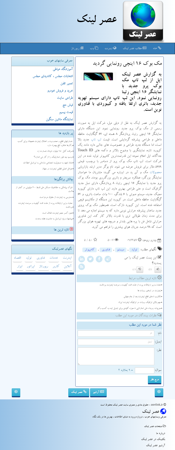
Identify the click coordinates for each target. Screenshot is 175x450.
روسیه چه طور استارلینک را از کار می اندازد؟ (53, 157)
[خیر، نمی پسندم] (139, 269)
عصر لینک (77, 392)
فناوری (106, 250)
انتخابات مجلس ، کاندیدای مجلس (53, 76)
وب (92, 48)
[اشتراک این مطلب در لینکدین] (81, 260)
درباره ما (160, 433)
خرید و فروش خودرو (60, 91)
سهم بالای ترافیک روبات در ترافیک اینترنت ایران (139, 302)
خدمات (54, 258)
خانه (155, 48)
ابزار (19, 267)
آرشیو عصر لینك (155, 445)
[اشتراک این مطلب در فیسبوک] (99, 260)
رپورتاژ (75, 48)
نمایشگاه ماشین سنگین (59, 120)
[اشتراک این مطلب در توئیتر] (90, 260)
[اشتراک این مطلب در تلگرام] (108, 260)
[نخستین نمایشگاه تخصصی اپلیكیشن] (16, 392)
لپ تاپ (96, 140)
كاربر (55, 267)
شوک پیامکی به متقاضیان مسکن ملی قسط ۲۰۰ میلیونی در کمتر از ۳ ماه (44, 189)
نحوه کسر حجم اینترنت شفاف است (57, 213)
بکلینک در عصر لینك (153, 439)
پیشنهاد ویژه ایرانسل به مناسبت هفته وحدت (53, 219)
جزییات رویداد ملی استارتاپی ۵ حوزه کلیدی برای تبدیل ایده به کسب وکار (129, 308)
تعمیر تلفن (66, 84)
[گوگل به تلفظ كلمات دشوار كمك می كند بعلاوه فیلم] (159, 392)
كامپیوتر (90, 250)
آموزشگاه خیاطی (63, 69)
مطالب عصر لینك (133, 48)
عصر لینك (96, 21)
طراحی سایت (65, 98)
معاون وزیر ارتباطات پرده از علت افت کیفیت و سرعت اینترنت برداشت (130, 285)
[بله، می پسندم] (158, 269)
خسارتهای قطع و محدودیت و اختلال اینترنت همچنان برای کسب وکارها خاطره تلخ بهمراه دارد (45, 143)
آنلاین (67, 267)
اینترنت (109, 48)
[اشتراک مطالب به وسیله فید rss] (81, 267)
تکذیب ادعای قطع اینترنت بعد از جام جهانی (142, 296)
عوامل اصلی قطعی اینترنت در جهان (57, 169)
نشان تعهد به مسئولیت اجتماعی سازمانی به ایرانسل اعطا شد (47, 163)
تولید (134, 250)
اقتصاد (17, 258)
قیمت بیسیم (66, 112)
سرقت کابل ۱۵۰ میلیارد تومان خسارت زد (54, 151)
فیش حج (68, 105)
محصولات (155, 173)
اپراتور (31, 267)
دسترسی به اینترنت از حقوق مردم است (55, 197)
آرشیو (96, 392)
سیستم (120, 250)
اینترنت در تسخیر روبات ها (149, 290)
